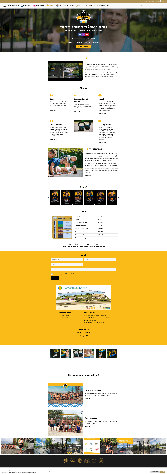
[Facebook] (80, 34)
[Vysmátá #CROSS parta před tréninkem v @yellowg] (108, 446)
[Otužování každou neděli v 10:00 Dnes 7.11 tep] (9, 446)
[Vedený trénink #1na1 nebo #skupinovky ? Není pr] (125, 446)
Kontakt (163, 1)
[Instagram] (83, 34)
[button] (83, 46)
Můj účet (158, 1)
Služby (149, 1)
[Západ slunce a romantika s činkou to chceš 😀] (141, 446)
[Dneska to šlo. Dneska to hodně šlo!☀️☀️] (158, 446)
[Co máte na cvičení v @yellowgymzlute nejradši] (92, 446)
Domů (145, 1)
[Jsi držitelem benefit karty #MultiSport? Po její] (75, 446)
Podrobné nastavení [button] (155, 471)
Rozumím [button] (163, 471)
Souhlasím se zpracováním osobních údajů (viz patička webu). (70, 274)
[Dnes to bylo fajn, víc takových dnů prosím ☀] (42, 446)
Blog (153, 1)
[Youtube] (87, 34)
